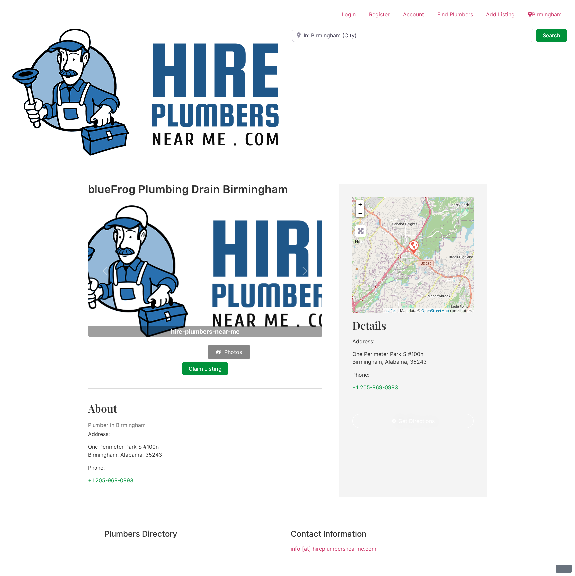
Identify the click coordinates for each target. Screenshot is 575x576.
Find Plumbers (455, 14)
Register (379, 14)
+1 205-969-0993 (110, 480)
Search (555, 35)
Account (413, 14)
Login (349, 14)
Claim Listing (205, 368)
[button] (105, 271)
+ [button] (360, 204)
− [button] (360, 213)
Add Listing (500, 14)
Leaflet (390, 310)
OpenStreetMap (435, 310)
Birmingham (547, 14)
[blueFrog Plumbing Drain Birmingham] (413, 246)
